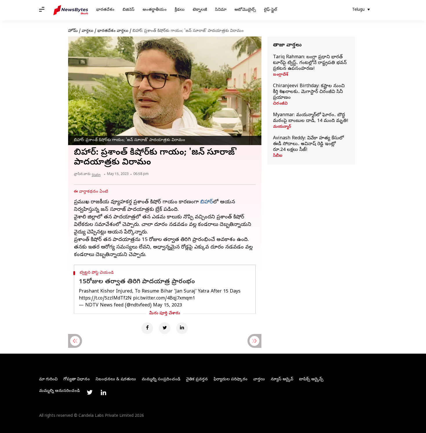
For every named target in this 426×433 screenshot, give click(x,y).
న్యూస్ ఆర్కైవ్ (282, 379)
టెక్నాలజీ (200, 10)
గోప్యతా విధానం (76, 379)
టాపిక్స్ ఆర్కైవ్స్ (311, 379)
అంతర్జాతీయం (155, 10)
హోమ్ (73, 31)
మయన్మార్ (282, 127)
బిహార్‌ (206, 202)
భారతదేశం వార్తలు (112, 31)
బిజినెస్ (128, 10)
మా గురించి (48, 379)
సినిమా (220, 10)
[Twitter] (164, 328)
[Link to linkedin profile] (103, 392)
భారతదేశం (105, 10)
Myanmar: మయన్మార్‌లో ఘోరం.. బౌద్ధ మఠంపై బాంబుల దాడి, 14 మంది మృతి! (310, 118)
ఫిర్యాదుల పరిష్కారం (230, 379)
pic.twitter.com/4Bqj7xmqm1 (164, 298)
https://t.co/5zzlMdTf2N (105, 298)
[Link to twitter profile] (90, 392)
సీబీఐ (277, 156)
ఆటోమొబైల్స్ (245, 10)
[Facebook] (147, 328)
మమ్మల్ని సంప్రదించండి (161, 379)
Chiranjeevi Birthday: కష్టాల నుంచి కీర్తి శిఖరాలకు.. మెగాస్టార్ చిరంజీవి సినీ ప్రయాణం (309, 92)
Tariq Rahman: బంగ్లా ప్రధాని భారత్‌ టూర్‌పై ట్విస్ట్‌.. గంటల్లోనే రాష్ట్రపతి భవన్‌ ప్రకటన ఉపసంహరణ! (310, 63)
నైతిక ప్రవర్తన (197, 379)
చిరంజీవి (280, 104)
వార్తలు (87, 31)
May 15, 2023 (167, 305)
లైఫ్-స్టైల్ (270, 10)
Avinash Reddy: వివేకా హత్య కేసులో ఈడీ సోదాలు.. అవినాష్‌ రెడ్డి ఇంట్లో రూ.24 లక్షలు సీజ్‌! (308, 144)
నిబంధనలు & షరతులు (116, 379)
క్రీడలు (180, 10)
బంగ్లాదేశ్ (280, 75)
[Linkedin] (182, 328)
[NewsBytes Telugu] (70, 10)
